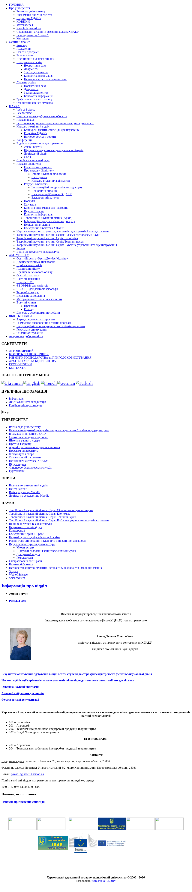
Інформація (16, 398)
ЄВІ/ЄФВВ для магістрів (32, 285)
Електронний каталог (38, 167)
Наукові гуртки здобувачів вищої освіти (41, 116)
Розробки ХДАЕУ (35, 133)
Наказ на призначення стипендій (23, 801)
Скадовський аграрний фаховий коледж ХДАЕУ (47, 31)
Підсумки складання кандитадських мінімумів (53, 150)
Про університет (19, 8)
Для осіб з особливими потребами (38, 312)
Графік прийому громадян (25, 405)
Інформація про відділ (24, 585)
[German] (66, 383)
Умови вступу (33, 146)
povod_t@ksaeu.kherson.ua (27, 774)
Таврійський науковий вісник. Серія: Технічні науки (50, 241)
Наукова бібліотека (28, 163)
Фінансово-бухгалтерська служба (30, 467)
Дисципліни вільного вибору (35, 58)
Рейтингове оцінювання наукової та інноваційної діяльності (55, 123)
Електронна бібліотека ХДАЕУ (52, 194)
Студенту (30, 204)
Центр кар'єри (18, 488)
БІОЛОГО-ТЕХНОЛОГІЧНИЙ (29, 354)
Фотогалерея (24, 25)
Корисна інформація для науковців (46, 207)
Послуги (29, 201)
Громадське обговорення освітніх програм (43, 322)
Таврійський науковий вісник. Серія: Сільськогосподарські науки (58, 234)
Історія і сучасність (28, 28)
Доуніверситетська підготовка (35, 261)
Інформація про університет (34, 14)
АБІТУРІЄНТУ (19, 255)
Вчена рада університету (25, 427)
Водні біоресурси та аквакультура (37, 251)
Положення (23, 48)
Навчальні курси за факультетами (45, 79)
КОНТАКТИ (17, 367)
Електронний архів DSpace (26, 534)
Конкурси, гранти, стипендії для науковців (51, 129)
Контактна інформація (38, 75)
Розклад (21, 45)
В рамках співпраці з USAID (27, 433)
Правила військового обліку (34, 272)
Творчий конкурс (27, 292)
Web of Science (25, 109)
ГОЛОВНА (16, 4)
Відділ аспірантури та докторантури (39, 143)
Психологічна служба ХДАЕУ (28, 460)
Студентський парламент (25, 457)
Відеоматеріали (34, 211)
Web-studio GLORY (103, 880)
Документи (31, 69)
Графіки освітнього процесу (34, 99)
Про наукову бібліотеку (39, 170)
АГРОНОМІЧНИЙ (21, 350)
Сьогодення (39, 177)
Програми (30, 305)
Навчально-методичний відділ (28, 485)
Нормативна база (35, 65)
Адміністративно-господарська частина (34, 447)
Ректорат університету (30, 11)
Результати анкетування (31, 329)
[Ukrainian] (12, 383)
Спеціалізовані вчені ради (33, 160)
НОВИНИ (23, 21)
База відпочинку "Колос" (32, 35)
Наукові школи (25, 119)
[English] (31, 383)
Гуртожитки (17, 471)
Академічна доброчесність (26, 336)
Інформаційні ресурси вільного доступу (57, 187)
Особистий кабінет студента (34, 102)
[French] (49, 383)
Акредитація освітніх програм (35, 319)
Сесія (27, 157)
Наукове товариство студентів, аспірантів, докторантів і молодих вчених (63, 231)
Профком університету (23, 450)
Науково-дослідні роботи (40, 136)
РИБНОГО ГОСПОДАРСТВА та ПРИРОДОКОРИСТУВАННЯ (50, 357)
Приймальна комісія (29, 265)
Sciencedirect (24, 113)
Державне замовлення (30, 295)
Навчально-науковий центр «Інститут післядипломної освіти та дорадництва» (59, 430)
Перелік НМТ (25, 282)
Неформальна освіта (29, 62)
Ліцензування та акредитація (27, 402)
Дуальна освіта (26, 82)
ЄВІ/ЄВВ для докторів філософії (37, 289)
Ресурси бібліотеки (36, 184)
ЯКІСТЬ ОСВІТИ (20, 316)
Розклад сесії (24, 557)
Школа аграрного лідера (24, 440)
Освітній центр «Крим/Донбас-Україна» (42, 258)
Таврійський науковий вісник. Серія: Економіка (47, 238)
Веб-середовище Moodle (24, 492)
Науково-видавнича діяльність (51, 180)
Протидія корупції (20, 443)
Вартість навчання (28, 278)
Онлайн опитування (29, 332)
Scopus (20, 248)
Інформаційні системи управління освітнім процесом (50, 326)
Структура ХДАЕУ (28, 18)
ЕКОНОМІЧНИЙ (20, 364)
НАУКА (14, 106)
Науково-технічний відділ (33, 126)
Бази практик (25, 55)
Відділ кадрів (17, 464)
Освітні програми (27, 52)
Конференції (24, 140)
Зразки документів (36, 72)
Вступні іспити (26, 302)
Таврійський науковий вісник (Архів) (48, 217)
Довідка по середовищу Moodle (29, 495)
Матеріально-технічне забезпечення (39, 299)
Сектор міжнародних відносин (28, 437)
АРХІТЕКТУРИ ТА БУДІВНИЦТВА (32, 361)
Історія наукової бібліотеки (49, 173)
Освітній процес (19, 41)
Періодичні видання (44, 190)
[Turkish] (84, 383)
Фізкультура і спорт (21, 454)
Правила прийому (28, 268)
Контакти (22, 38)
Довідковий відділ (35, 153)
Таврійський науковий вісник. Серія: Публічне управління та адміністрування (66, 245)
